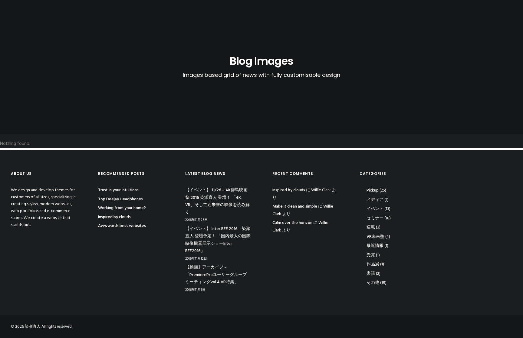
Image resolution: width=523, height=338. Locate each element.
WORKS (474, 10)
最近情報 (375, 245)
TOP (409, 10)
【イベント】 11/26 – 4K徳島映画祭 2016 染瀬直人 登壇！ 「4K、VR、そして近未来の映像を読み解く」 (217, 201)
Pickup (373, 190)
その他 (373, 282)
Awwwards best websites (122, 225)
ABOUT (430, 10)
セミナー (375, 218)
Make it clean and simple (294, 206)
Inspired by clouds (114, 217)
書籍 (371, 273)
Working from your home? (122, 208)
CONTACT (502, 10)
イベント (375, 208)
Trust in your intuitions (118, 190)
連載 (371, 227)
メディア (375, 199)
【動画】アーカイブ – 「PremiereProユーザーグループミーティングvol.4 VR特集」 (216, 275)
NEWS (452, 10)
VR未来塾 (375, 236)
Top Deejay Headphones (120, 199)
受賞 (371, 255)
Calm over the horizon (292, 222)
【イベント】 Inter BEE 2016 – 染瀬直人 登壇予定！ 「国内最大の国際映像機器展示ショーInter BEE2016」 (218, 240)
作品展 (373, 264)
